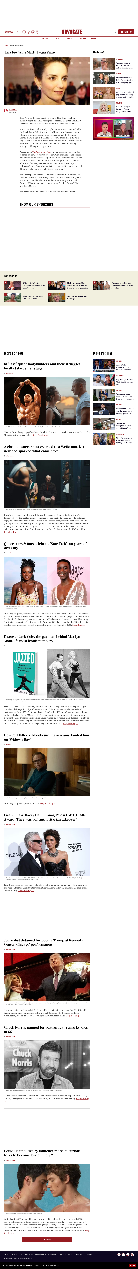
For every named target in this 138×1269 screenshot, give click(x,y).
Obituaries (120, 376)
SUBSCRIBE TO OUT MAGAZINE (9, 32)
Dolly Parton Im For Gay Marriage (77, 297)
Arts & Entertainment (17, 46)
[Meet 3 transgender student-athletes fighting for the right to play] (104, 439)
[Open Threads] (33, 32)
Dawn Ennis (8, 553)
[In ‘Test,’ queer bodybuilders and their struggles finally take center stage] (47, 401)
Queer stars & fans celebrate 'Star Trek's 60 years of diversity (45, 545)
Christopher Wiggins (10, 824)
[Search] (115, 32)
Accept (132, 1265)
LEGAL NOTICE (88, 1255)
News (58, 38)
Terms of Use (54, 1265)
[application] (113, 128)
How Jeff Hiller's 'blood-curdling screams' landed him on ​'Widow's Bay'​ (46, 737)
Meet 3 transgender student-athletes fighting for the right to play (124, 441)
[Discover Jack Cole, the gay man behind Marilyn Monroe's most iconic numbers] (47, 673)
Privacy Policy (40, 1265)
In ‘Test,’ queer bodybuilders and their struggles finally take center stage (42, 366)
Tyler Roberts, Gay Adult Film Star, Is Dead (33, 297)
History (83, 38)
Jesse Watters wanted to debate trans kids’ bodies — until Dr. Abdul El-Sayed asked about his (124, 371)
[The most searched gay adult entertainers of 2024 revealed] (101, 285)
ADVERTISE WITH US (40, 1255)
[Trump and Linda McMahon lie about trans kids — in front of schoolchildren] (104, 395)
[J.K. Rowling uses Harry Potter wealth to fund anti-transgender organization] (56, 285)
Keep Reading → (40, 435)
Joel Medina (8, 744)
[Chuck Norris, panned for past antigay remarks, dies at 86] (47, 1064)
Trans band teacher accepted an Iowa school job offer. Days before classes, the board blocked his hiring (124, 429)
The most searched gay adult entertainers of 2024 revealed (122, 285)
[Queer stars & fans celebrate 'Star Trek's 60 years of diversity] (47, 581)
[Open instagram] (37, 32)
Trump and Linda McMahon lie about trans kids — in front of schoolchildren (124, 398)
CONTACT (6, 1255)
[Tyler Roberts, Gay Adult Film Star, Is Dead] (12, 297)
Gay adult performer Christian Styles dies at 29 (124, 382)
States (118, 420)
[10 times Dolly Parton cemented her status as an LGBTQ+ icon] (12, 285)
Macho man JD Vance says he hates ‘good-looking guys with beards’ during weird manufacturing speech (125, 414)
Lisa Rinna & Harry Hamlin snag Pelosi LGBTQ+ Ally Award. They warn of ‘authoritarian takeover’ (45, 817)
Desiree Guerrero (10, 456)
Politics (45, 38)
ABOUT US (14, 1255)
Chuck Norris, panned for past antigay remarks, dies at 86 (46, 1029)
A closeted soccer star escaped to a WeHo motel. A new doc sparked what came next (44, 448)
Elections (119, 59)
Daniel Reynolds (10, 373)
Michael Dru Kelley (10, 1160)
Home (6, 46)
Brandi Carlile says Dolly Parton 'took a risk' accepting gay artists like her (124, 81)
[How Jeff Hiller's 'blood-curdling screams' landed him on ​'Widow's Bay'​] (47, 772)
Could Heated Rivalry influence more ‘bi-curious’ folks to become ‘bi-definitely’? (42, 1153)
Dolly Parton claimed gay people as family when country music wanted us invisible (125, 96)
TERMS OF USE (78, 1255)
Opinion (93, 38)
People (118, 74)
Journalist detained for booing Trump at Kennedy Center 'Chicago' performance (43, 942)
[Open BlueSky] (28, 32)
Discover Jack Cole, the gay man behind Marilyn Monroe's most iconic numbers (42, 638)
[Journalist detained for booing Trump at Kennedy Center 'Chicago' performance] (47, 977)
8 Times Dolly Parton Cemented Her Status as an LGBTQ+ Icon (34, 285)
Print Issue (120, 434)
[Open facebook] (24, 32)
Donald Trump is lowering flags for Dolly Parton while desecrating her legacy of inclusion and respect (124, 112)
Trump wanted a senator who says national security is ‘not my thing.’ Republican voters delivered (124, 69)
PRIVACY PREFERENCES (66, 1255)
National (119, 361)
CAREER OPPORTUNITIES (26, 1255)
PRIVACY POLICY (52, 1255)
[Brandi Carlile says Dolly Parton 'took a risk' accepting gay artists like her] (104, 78)
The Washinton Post (41, 152)
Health (69, 38)
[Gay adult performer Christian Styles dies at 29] (104, 380)
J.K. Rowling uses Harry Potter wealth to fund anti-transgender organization (78, 285)
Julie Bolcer (14, 109)
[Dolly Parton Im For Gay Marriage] (56, 297)
